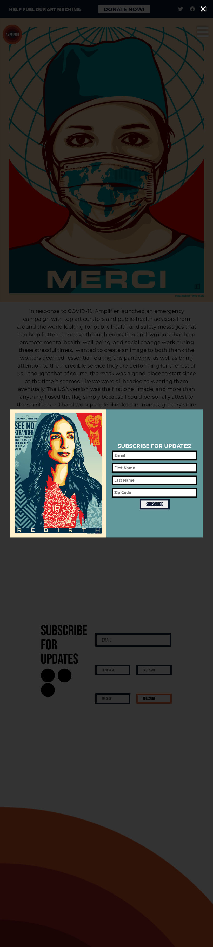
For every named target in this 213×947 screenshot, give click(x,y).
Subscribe (154, 504)
